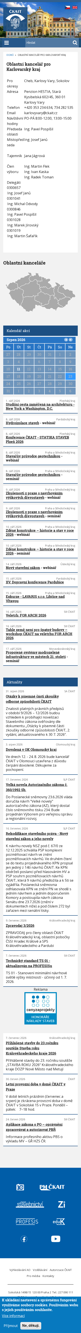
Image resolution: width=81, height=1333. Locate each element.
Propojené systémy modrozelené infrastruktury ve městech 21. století (36, 654)
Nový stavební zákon (23, 567)
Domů (10, 54)
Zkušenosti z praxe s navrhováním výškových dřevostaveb (34, 495)
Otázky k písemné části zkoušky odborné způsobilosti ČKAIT (32, 699)
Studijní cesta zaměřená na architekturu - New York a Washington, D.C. (40, 406)
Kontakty (48, 1276)
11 (18, 369)
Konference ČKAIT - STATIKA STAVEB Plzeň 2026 (37, 439)
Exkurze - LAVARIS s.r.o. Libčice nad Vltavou (35, 598)
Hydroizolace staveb (22, 423)
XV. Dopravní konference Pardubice (35, 582)
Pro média (33, 1276)
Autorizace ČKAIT (61, 1270)
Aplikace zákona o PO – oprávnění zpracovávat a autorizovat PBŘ (34, 1127)
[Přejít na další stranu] (71, 340)
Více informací (13, 1315)
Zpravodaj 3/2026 (20, 925)
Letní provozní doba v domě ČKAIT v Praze (35, 1086)
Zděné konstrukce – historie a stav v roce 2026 (40, 532)
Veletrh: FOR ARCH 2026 (26, 615)
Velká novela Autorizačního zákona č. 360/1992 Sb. (36, 787)
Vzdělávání (40, 1270)
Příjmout (11, 1325)
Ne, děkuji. (30, 1325)
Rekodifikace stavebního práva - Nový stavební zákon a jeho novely (37, 836)
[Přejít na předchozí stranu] (66, 340)
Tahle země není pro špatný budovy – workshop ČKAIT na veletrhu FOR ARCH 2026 (39, 633)
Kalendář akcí (18, 330)
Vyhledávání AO (20, 1270)
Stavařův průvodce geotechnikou (33, 456)
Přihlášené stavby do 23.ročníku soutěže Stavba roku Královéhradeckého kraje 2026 (32, 1048)
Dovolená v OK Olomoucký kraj (31, 749)
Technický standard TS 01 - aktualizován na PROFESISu (29, 963)
